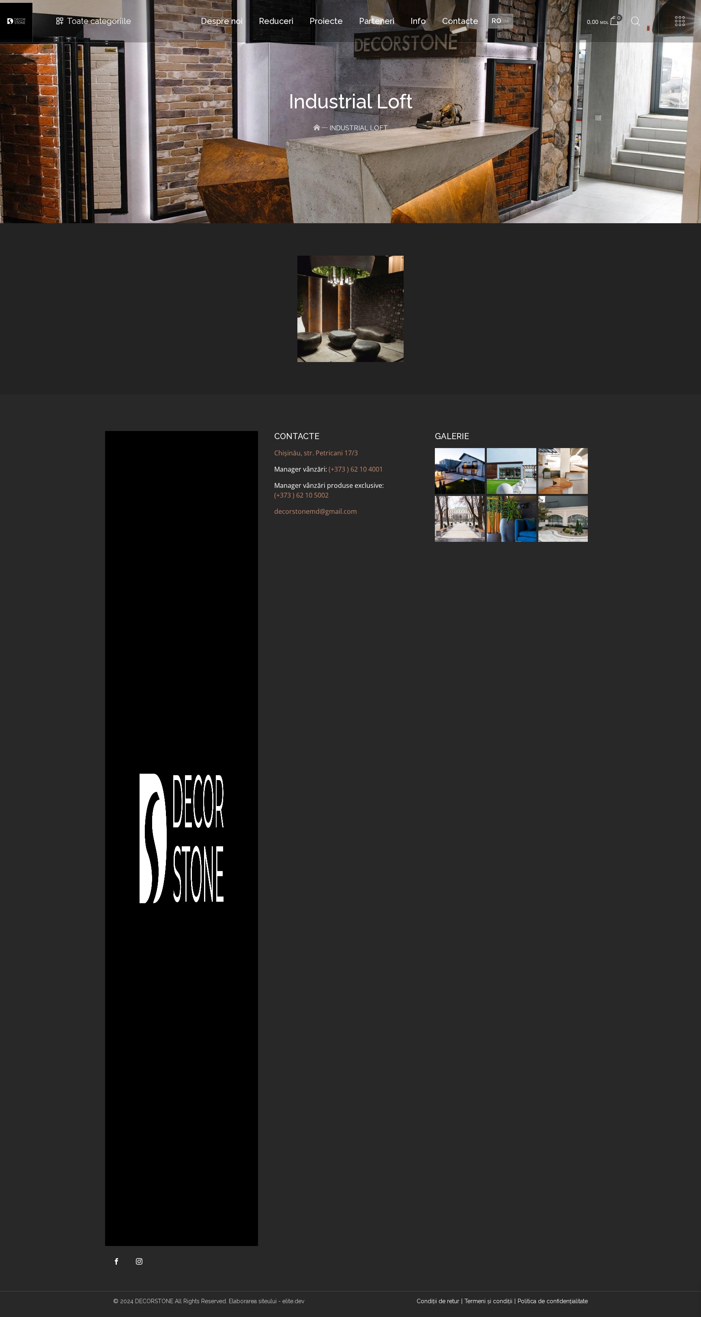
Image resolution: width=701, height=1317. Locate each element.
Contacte (460, 21)
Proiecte (326, 21)
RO (496, 21)
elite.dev (293, 1301)
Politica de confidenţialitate (553, 1301)
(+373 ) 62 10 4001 (356, 469)
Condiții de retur (438, 1301)
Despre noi (222, 21)
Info (418, 21)
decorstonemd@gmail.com (315, 511)
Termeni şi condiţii (488, 1301)
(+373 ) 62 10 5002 (301, 495)
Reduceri (276, 21)
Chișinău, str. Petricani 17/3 (316, 452)
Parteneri (376, 21)
